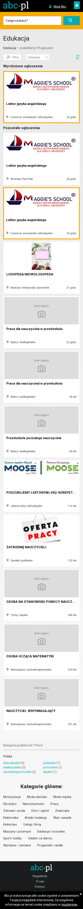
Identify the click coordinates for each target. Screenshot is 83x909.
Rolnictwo (10, 824)
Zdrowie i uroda (14, 811)
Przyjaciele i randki (50, 845)
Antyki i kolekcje (36, 818)
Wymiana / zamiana (17, 845)
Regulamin (40, 876)
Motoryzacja (12, 797)
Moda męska (62, 797)
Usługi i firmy (32, 824)
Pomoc (40, 887)
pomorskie (50, 767)
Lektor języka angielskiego (26, 104)
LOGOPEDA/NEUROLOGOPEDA (29, 274)
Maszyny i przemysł (17, 831)
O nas (40, 881)
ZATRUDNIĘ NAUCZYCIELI (26, 547)
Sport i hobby (12, 838)
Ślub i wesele (62, 818)
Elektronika (10, 818)
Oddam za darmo (40, 838)
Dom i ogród (40, 811)
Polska (7, 756)
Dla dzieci (9, 804)
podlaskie (49, 763)
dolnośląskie (11, 763)
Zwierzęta (62, 811)
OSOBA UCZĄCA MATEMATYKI (30, 656)
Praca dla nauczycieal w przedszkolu (34, 383)
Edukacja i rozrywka (51, 831)
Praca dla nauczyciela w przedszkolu (34, 329)
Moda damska (37, 797)
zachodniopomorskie (17, 772)
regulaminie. (69, 904)
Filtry (15, 57)
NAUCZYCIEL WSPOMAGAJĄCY (31, 711)
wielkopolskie (12, 767)
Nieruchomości (33, 804)
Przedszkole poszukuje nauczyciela (33, 438)
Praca (54, 804)
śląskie (47, 772)
